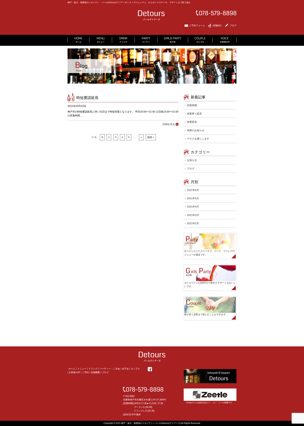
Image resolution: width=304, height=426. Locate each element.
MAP (162, 399)
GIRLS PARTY (172, 40)
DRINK (123, 40)
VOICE (224, 40)
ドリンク (92, 368)
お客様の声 (74, 372)
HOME (78, 40)
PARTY (146, 40)
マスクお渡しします (198, 138)
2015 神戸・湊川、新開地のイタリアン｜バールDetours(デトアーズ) (148, 423)
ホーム (71, 368)
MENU (100, 40)
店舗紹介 (217, 25)
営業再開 (192, 105)
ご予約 (85, 372)
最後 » (150, 137)
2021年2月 (193, 223)
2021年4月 (193, 206)
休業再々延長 (194, 113)
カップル (135, 368)
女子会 (125, 368)
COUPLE (200, 40)
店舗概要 (95, 372)
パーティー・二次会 (109, 368)
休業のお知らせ (195, 130)
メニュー (81, 368)
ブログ (233, 25)
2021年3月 (193, 215)
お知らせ (192, 160)
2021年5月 (193, 198)
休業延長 (192, 121)
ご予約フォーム (197, 25)
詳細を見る (169, 124)
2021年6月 (193, 190)
